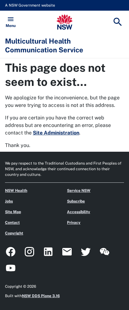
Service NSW (78, 190)
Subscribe (76, 201)
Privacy (73, 222)
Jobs (9, 201)
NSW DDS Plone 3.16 (41, 296)
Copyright (14, 233)
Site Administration (56, 133)
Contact (12, 222)
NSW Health (16, 190)
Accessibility (78, 212)
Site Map (13, 212)
